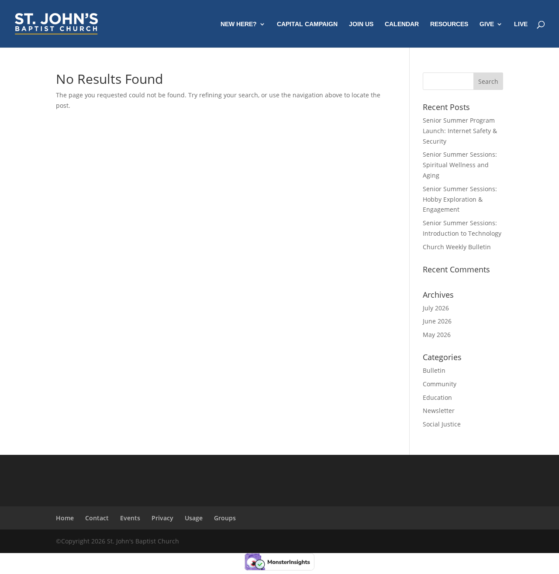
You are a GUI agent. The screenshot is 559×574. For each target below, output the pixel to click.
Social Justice (442, 424)
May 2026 (437, 334)
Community (439, 384)
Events (130, 518)
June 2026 (437, 321)
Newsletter (439, 410)
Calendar (402, 24)
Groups (225, 518)
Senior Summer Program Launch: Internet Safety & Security (460, 130)
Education (437, 397)
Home (65, 518)
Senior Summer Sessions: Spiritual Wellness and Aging (460, 164)
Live (521, 24)
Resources (449, 24)
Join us (361, 24)
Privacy (162, 518)
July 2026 (436, 308)
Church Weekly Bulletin (457, 247)
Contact (97, 518)
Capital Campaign (307, 24)
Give (487, 24)
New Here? (239, 24)
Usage (194, 518)
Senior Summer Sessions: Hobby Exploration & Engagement (460, 199)
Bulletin (434, 370)
